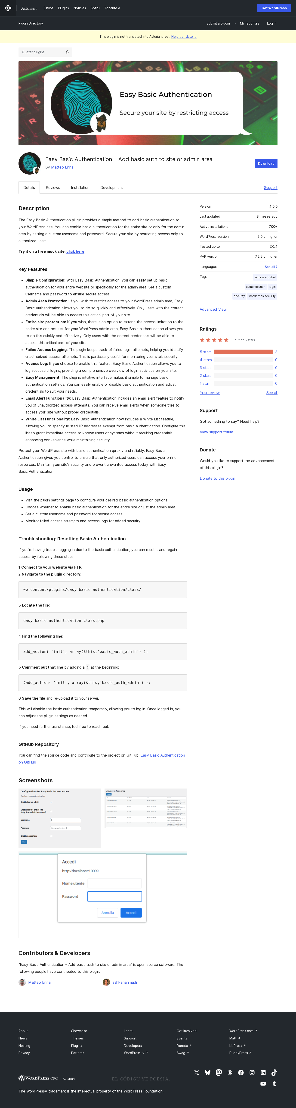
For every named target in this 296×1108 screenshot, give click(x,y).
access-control (265, 277)
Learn (128, 1031)
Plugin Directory (30, 23)
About (23, 1031)
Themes (77, 1038)
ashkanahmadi (124, 982)
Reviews (53, 187)
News (22, 1038)
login (272, 286)
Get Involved (187, 1031)
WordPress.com (243, 1031)
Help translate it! (184, 36)
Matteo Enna (62, 167)
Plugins (76, 1046)
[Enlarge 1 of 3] (94, 794)
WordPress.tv (136, 1053)
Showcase (79, 1031)
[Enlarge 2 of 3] (180, 794)
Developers (133, 1046)
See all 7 (271, 267)
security (239, 296)
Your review (210, 392)
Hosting (24, 1046)
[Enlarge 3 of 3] (180, 857)
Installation (80, 187)
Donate (184, 1046)
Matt (234, 1038)
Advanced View (213, 309)
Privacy (24, 1053)
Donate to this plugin (217, 478)
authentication (255, 286)
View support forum (216, 432)
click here (75, 251)
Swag (183, 1053)
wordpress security (262, 296)
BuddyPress (240, 1053)
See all (272, 392)
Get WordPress (274, 8)
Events (182, 1038)
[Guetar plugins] (67, 52)
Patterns (77, 1053)
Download (266, 163)
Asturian (69, 1078)
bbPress (237, 1046)
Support (271, 187)
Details (29, 187)
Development (111, 187)
